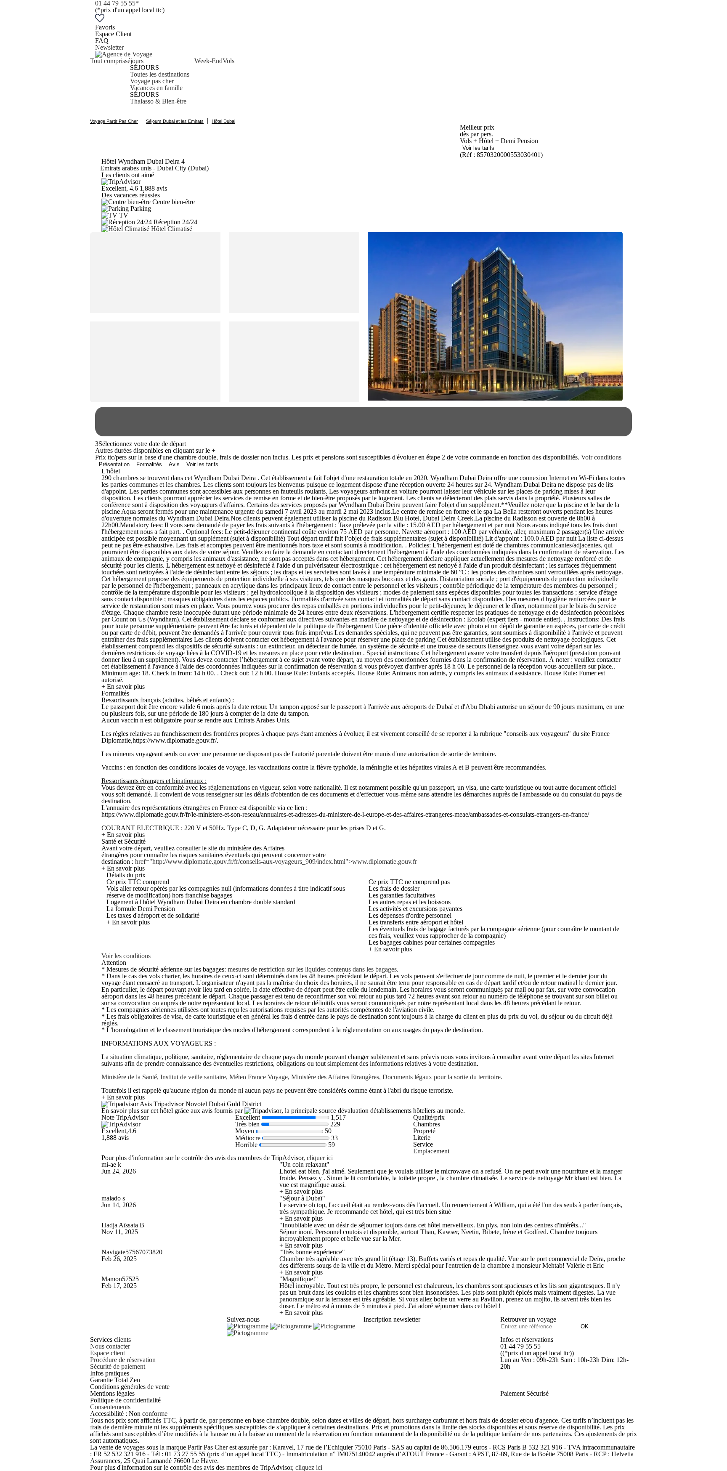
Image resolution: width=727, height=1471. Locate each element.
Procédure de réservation (123, 1359)
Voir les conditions (126, 956)
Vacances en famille (156, 87)
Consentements (110, 1406)
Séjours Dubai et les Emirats (175, 121)
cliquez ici (308, 1467)
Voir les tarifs (478, 148)
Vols (228, 60)
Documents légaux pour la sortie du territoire (441, 1077)
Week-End (208, 60)
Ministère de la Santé (129, 1077)
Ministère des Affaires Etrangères (335, 1077)
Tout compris (107, 60)
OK (585, 1326)
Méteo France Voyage (258, 1077)
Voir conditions (601, 457)
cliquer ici (320, 1157)
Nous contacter (110, 1346)
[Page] (248, 1326)
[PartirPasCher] (123, 54)
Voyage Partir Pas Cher (114, 121)
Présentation (114, 464)
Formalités (149, 464)
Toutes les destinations (159, 74)
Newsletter (109, 47)
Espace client (107, 1353)
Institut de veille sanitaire (193, 1077)
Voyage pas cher (152, 81)
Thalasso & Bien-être (158, 101)
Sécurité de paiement (117, 1366)
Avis (174, 464)
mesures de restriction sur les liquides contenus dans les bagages (312, 969)
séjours (134, 60)
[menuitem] (107, 81)
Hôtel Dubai (223, 121)
